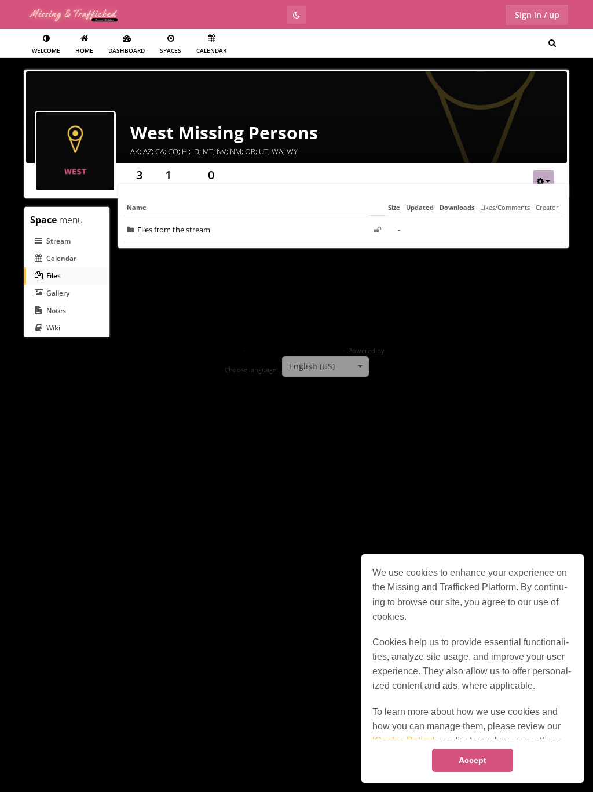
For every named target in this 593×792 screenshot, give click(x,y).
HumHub (399, 351)
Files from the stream (173, 229)
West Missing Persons (224, 132)
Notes (56, 310)
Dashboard (126, 50)
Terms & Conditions (210, 351)
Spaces (170, 50)
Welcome (46, 50)
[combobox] (325, 366)
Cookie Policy (319, 351)
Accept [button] (472, 760)
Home (84, 50)
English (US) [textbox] (312, 366)
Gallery (57, 293)
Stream (58, 241)
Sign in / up (537, 14)
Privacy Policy (269, 351)
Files (53, 276)
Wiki (53, 328)
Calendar (211, 50)
